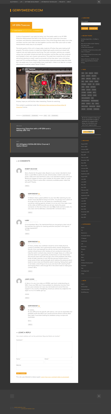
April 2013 (83, 187)
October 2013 (84, 171)
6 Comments (37, 30)
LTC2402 (84, 92)
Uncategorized (85, 271)
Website (18, 365)
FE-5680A (84, 84)
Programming (94, 100)
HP (49, 115)
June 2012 (83, 203)
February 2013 (84, 190)
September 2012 (85, 195)
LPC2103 (88, 89)
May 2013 (83, 184)
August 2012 (84, 198)
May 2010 (83, 217)
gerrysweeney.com (27, 10)
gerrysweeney (18, 30)
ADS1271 (88, 75)
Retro (82, 257)
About (69, 1)
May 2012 (83, 206)
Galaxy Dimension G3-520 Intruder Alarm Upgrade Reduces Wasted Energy (90, 60)
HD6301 (89, 84)
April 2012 (83, 209)
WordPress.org (84, 292)
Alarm (82, 227)
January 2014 (84, 168)
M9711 (94, 92)
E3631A (91, 81)
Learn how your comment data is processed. (55, 377)
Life (21, 1)
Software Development (32, 1)
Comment (19, 340)
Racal (97, 103)
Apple (83, 78)
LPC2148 (94, 89)
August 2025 (84, 144)
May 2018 (83, 163)
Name (18, 359)
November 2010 (85, 211)
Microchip (83, 246)
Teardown (35, 115)
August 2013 (84, 176)
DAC (83, 81)
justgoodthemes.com (28, 408)
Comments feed (85, 289)
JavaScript (84, 241)
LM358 (83, 89)
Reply (27, 185)
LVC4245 (89, 92)
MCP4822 (84, 95)
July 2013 (83, 179)
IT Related (83, 238)
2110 (86, 73)
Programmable (85, 100)
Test (82, 268)
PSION (83, 103)
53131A (96, 73)
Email (47, 359)
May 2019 (83, 154)
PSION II (88, 103)
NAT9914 (90, 95)
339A (45, 115)
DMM (87, 81)
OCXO (94, 95)
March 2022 (84, 146)
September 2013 (85, 173)
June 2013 (83, 182)
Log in (82, 284)
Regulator (92, 106)
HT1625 (97, 84)
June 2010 (83, 214)
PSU (93, 103)
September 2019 (85, 152)
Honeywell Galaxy (85, 235)
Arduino (88, 78)
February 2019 (84, 157)
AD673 (83, 75)
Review (83, 260)
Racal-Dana (85, 106)
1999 (83, 73)
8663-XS (91, 73)
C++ (98, 78)
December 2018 (85, 160)
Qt (81, 252)
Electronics (14, 1)
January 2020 (84, 149)
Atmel (94, 78)
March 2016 (84, 165)
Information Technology (49, 1)
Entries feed (84, 286)
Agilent (94, 75)
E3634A (96, 81)
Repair (98, 106)
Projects (62, 1)
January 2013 (84, 192)
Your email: (84, 21)
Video (82, 273)
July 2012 (83, 201)
